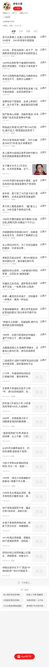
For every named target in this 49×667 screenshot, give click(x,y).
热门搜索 (24, 590)
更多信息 (18, 26)
